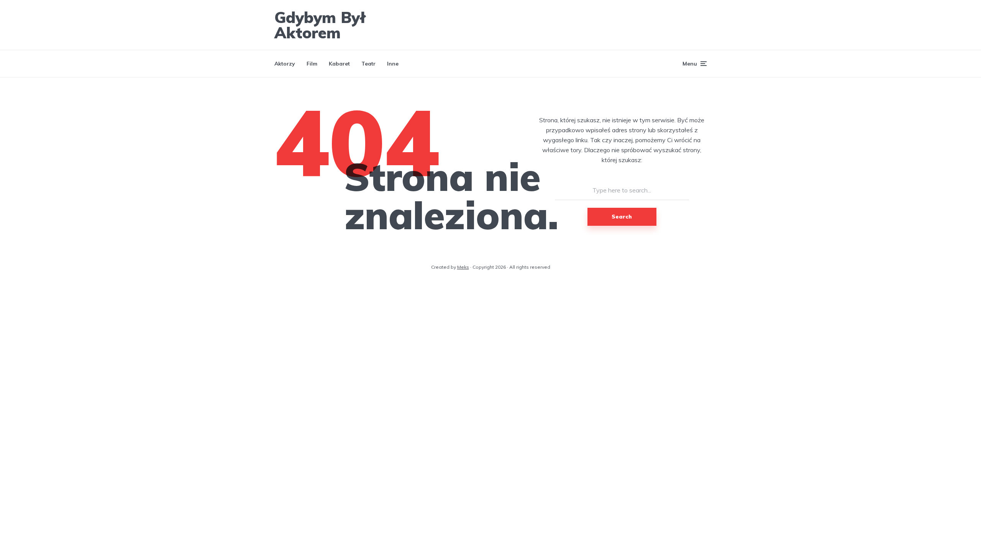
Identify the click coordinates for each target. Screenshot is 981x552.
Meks (463, 267)
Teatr (368, 63)
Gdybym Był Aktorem (320, 25)
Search (622, 216)
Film (312, 63)
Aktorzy (284, 63)
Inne (393, 63)
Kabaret (339, 63)
